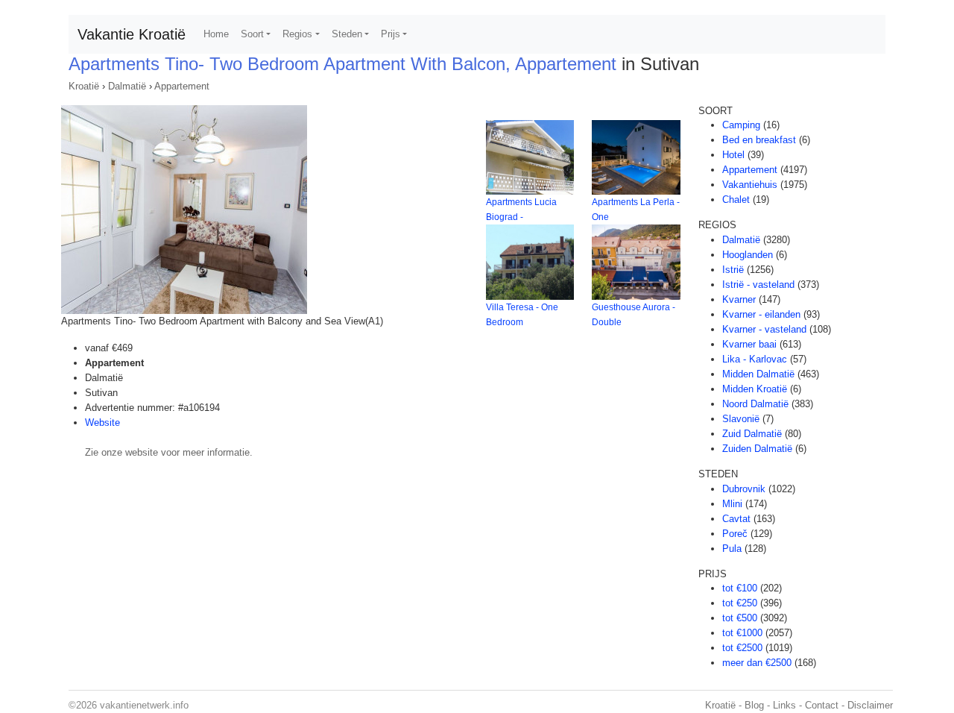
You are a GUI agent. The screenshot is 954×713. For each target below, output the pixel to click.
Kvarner (739, 299)
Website (102, 422)
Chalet (736, 199)
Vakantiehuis (749, 184)
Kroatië (84, 86)
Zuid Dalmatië (752, 433)
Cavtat (736, 518)
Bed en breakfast (759, 139)
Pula (732, 548)
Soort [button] (252, 34)
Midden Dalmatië (758, 374)
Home (216, 34)
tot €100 (739, 588)
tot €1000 (742, 632)
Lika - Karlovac (754, 359)
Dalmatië (127, 86)
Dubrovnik (743, 488)
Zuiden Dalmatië (757, 448)
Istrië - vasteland (758, 284)
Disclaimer (870, 705)
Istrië (733, 269)
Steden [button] (347, 34)
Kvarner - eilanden (761, 314)
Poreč (735, 533)
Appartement (181, 86)
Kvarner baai (749, 344)
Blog (754, 705)
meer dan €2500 (757, 662)
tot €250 (739, 603)
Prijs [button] (390, 34)
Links (784, 705)
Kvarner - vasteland (764, 329)
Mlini (732, 503)
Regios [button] (297, 34)
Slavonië (740, 418)
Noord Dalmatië (755, 403)
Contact (821, 705)
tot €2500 (742, 647)
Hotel (733, 154)
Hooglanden (747, 254)
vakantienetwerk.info (144, 705)
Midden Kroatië (754, 389)
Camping (741, 125)
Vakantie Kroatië (132, 34)
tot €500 (739, 618)
